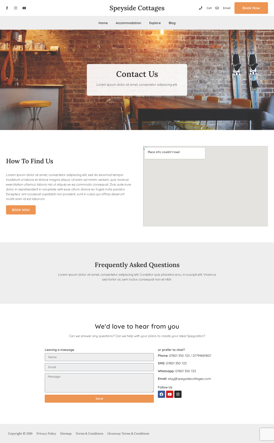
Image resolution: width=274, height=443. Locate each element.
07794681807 (202, 356)
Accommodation (128, 23)
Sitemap (66, 433)
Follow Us (165, 387)
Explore (155, 23)
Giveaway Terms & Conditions (128, 433)
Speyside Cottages (137, 8)
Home (103, 23)
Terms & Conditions (89, 433)
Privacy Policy (46, 433)
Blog (172, 23)
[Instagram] (178, 394)
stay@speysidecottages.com (189, 379)
